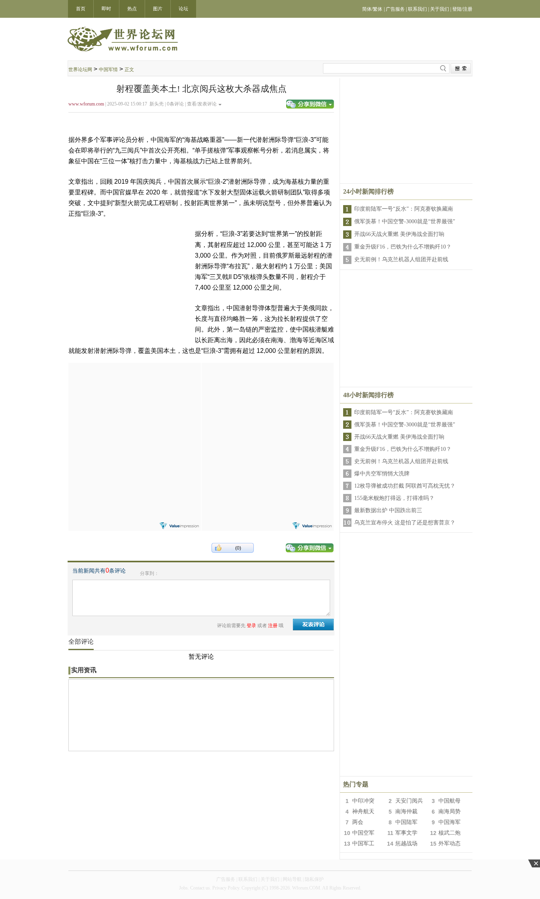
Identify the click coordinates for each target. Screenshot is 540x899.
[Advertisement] (134, 412)
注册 (273, 625)
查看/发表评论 (202, 104)
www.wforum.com (86, 104)
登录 (251, 625)
